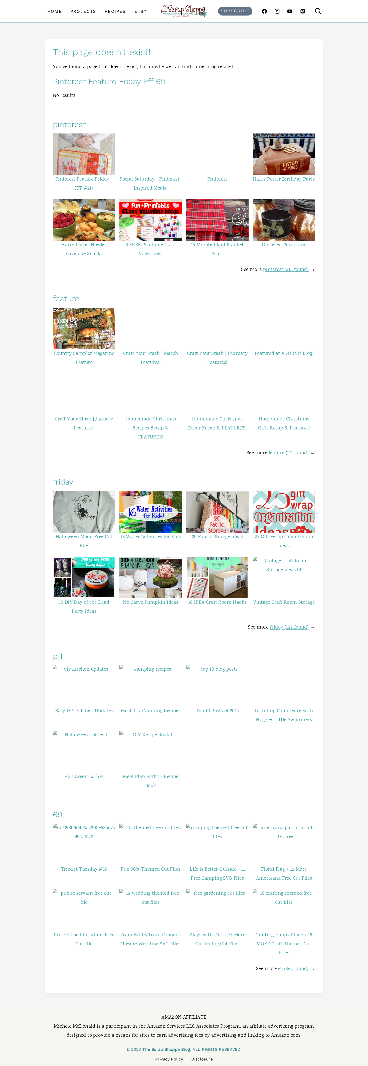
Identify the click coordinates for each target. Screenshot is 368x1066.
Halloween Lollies (84, 777)
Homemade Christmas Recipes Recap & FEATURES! (150, 428)
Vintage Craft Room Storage (284, 602)
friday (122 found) (289, 627)
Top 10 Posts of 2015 (217, 711)
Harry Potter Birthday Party (284, 179)
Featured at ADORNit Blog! (284, 353)
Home (54, 11)
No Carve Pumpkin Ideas (150, 602)
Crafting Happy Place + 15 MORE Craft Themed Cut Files (284, 944)
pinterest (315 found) (286, 269)
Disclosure (202, 1059)
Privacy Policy (169, 1059)
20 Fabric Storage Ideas (217, 537)
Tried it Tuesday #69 (84, 869)
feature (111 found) (289, 453)
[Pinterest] (303, 11)
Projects (83, 11)
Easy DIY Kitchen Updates (84, 711)
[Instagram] (277, 11)
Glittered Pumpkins (284, 245)
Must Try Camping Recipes (151, 711)
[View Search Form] (317, 11)
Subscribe (235, 11)
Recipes (115, 11)
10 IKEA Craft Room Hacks (217, 602)
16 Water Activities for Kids (150, 537)
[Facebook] (264, 11)
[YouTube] (290, 11)
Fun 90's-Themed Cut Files (150, 869)
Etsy (140, 11)
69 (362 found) (293, 969)
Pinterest (217, 179)
